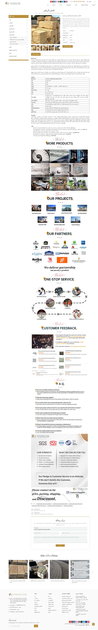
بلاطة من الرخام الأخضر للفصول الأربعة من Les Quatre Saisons (82, 611)
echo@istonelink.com (21, 605)
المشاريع (36, 604)
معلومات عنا (36, 600)
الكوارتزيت (11, 25)
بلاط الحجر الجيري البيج (66, 600)
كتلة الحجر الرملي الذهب (68, 505)
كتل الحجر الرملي (13, 41)
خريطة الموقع (37, 612)
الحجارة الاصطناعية (13, 56)
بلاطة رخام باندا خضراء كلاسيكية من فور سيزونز (80, 603)
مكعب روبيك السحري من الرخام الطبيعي (79, 580)
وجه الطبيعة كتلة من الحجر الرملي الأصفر (55, 505)
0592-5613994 (13, 609)
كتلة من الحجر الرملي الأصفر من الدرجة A (42, 529)
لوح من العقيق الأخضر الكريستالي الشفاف (80, 607)
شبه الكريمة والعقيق (13, 50)
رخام (10, 19)
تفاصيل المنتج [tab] (35, 54)
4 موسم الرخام (65, 608)
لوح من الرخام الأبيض (66, 610)
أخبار (76, 5)
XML (76, 625)
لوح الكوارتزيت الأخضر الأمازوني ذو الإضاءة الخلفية (81, 597)
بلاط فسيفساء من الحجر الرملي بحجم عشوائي (38, 580)
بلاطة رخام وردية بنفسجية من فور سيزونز (82, 600)
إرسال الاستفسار (84, 5)
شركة (54, 5)
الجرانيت (10, 22)
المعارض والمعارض (38, 606)
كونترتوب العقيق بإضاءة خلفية (68, 602)
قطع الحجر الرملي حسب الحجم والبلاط (17, 39)
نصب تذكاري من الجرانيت (67, 598)
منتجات (60, 5)
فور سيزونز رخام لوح (66, 596)
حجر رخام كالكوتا (65, 612)
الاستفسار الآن (67, 46)
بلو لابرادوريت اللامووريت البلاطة (81, 615)
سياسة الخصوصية (81, 625)
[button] (59, 48)
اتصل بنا (93, 5)
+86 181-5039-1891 (79, 1)
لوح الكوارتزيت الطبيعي (66, 604)
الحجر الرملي (44, 13)
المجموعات (68, 5)
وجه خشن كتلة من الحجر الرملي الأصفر (39, 505)
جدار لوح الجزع (65, 606)
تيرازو (10, 53)
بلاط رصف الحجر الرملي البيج (15, 580)
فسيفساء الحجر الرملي (14, 43)
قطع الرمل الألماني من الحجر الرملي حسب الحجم (58, 581)
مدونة (35, 610)
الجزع (10, 47)
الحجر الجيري (11, 28)
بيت (48, 5)
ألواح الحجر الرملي (13, 37)
